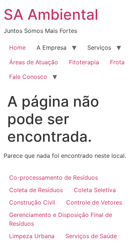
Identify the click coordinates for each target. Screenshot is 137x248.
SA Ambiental (51, 14)
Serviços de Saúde (91, 236)
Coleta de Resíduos (36, 190)
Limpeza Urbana (31, 236)
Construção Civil (32, 202)
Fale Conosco (28, 76)
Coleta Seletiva (95, 190)
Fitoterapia (84, 62)
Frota (117, 62)
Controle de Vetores (94, 202)
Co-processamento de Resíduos (53, 177)
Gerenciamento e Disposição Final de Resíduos (60, 219)
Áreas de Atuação (33, 62)
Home (17, 47)
